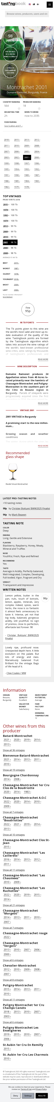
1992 (5, 215)
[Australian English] (34, 4)
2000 (5, 247)
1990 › (17, 175)
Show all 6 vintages (13, 960)
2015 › (17, 139)
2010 (5, 236)
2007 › (7, 151)
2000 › (37, 157)
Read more (43, 359)
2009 (5, 231)
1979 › (17, 187)
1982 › (7, 187)
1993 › (27, 169)
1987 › (37, 175)
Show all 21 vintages (14, 905)
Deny (15, 1096)
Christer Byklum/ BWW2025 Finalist (31, 508)
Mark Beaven (19, 514)
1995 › (7, 169)
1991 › (7, 175)
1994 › (17, 169)
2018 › (7, 139)
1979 (5, 220)
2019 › (27, 739)
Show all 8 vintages (13, 980)
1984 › (27, 181)
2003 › (7, 157)
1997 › (27, 163)
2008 (5, 253)
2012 (5, 226)
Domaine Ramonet (17, 92)
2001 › (27, 157)
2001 (5, 242)
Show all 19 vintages (14, 770)
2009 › (27, 145)
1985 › (17, 181)
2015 (5, 204)
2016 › (7, 859)
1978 (5, 209)
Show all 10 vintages (14, 834)
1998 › (17, 163)
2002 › (17, 157)
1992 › (37, 169)
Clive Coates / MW (16, 673)
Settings (28, 1096)
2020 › (17, 739)
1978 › (27, 187)
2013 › (27, 139)
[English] (30, 4)
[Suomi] (38, 4)
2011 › (7, 145)
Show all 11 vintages (14, 870)
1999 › (7, 163)
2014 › (37, 739)
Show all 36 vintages (14, 750)
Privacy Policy (41, 1089)
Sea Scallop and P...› (13, 126)
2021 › (7, 739)
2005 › (27, 151)
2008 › (37, 145)
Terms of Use (26, 1089)
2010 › (17, 145)
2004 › (37, 151)
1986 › (7, 181)
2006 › (17, 151)
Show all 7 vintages (13, 812)
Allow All (41, 1096)
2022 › (7, 801)
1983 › (37, 181)
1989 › (27, 175)
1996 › (37, 163)
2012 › (37, 139)
